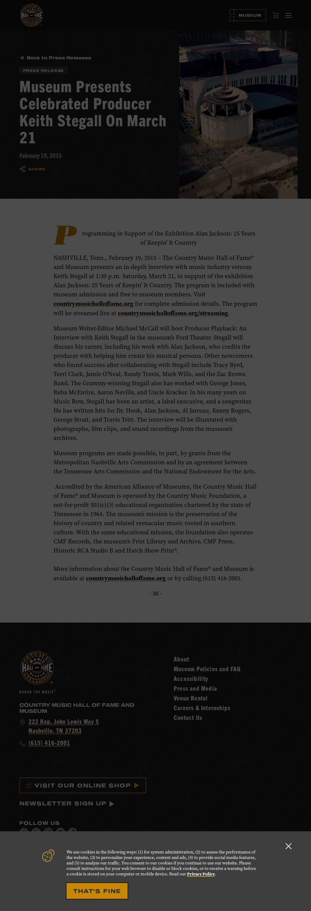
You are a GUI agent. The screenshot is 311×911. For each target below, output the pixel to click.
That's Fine (97, 891)
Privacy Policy (201, 874)
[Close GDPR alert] (288, 846)
